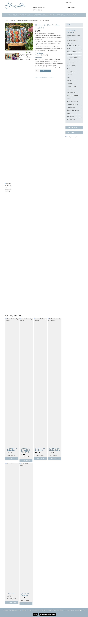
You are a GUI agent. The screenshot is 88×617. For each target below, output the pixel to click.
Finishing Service (48, 15)
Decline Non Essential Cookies (47, 614)
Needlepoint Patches (73, 110)
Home (8, 15)
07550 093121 (37, 10)
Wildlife (69, 98)
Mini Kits (69, 74)
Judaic (68, 113)
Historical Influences (73, 95)
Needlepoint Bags (72, 66)
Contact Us (60, 15)
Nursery (69, 80)
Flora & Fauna (71, 72)
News (74, 15)
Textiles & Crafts (71, 86)
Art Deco (69, 60)
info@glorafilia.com (39, 7)
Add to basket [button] (13, 459)
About (15, 15)
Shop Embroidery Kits (73, 40)
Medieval (69, 83)
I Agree (35, 614)
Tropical (69, 89)
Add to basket (45, 71)
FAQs (68, 15)
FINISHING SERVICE (73, 127)
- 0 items (72, 7)
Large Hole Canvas (72, 57)
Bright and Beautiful (23, 20)
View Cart (68, 2)
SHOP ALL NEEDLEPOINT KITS (73, 44)
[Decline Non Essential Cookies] (86, 612)
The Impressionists (72, 104)
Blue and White (71, 92)
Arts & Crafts (70, 63)
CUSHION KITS (71, 51)
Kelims (69, 77)
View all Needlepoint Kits (44, 77)
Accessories (37, 15)
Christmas (70, 54)
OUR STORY (70, 132)
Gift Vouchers (71, 119)
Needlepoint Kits (24, 15)
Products (12, 20)
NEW (68, 48)
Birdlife (69, 69)
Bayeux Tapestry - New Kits (73, 36)
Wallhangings (71, 107)
